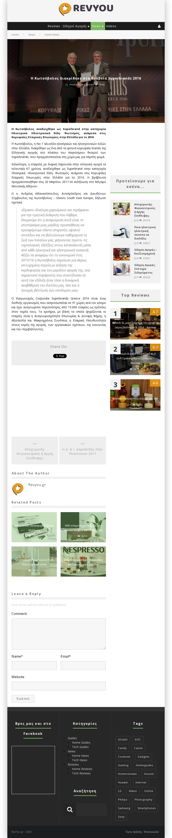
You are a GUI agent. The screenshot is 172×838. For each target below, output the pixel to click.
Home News (77, 84)
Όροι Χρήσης (134, 832)
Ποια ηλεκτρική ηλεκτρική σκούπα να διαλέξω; (145, 232)
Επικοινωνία (151, 832)
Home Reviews (82, 769)
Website (18, 677)
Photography (143, 799)
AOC (138, 739)
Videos (111, 26)
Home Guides (81, 742)
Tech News (79, 760)
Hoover (149, 774)
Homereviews (127, 774)
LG (120, 791)
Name (17, 656)
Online (148, 791)
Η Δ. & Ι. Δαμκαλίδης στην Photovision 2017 (82, 451)
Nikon (133, 791)
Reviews (54, 26)
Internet (141, 782)
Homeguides (144, 765)
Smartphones (147, 808)
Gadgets (143, 756)
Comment (19, 613)
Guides (72, 738)
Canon (138, 748)
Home (15, 34)
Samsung (124, 808)
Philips (122, 799)
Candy (122, 748)
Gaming (123, 765)
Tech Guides (80, 747)
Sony (121, 817)
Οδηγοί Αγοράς (75, 26)
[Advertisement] (59, 401)
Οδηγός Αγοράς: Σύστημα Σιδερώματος (145, 268)
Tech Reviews (81, 773)
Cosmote (124, 756)
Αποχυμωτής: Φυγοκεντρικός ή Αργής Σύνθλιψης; (35, 453)
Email (66, 656)
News (96, 26)
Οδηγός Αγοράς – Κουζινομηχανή (145, 251)
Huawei (123, 782)
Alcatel (123, 739)
